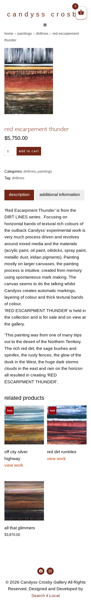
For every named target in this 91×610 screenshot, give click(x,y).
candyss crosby (45, 14)
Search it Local (45, 595)
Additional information (60, 194)
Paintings (24, 33)
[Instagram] (50, 571)
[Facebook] (40, 571)
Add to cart (29, 151)
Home (8, 33)
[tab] (19, 195)
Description (19, 194)
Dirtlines (42, 33)
